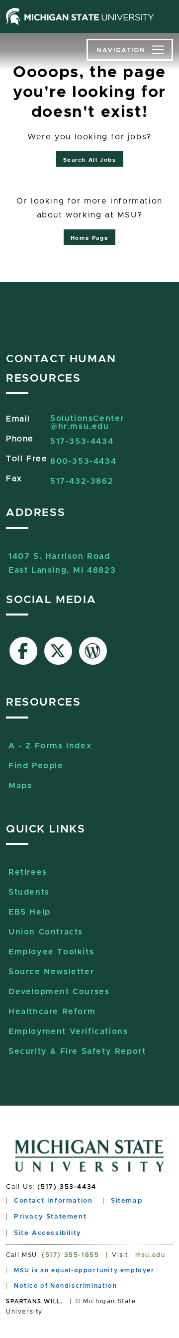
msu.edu (150, 1255)
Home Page (89, 238)
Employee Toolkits (51, 952)
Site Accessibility (48, 1233)
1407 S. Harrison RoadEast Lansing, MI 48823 (62, 557)
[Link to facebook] (23, 650)
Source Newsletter (51, 972)
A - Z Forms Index (49, 746)
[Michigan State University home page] (80, 16)
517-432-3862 (81, 481)
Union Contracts (45, 932)
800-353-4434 (83, 461)
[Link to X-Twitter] (58, 650)
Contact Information (53, 1201)
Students (29, 892)
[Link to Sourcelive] (93, 650)
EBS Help (29, 912)
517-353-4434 (81, 441)
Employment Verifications (68, 1031)
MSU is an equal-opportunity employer (84, 1270)
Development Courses (58, 992)
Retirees (27, 872)
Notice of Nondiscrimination (65, 1286)
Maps (20, 786)
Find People (36, 766)
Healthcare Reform (51, 1012)
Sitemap (126, 1201)
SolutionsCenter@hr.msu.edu (87, 422)
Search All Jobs (89, 160)
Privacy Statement (50, 1217)
